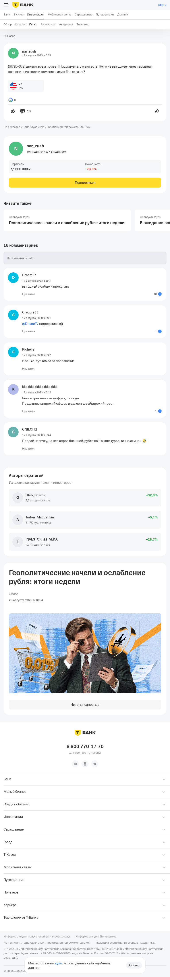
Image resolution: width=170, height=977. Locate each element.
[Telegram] (94, 763)
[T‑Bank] (22, 5)
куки (58, 963)
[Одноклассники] (85, 763)
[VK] (75, 763)
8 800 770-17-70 (85, 747)
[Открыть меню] (6, 5)
